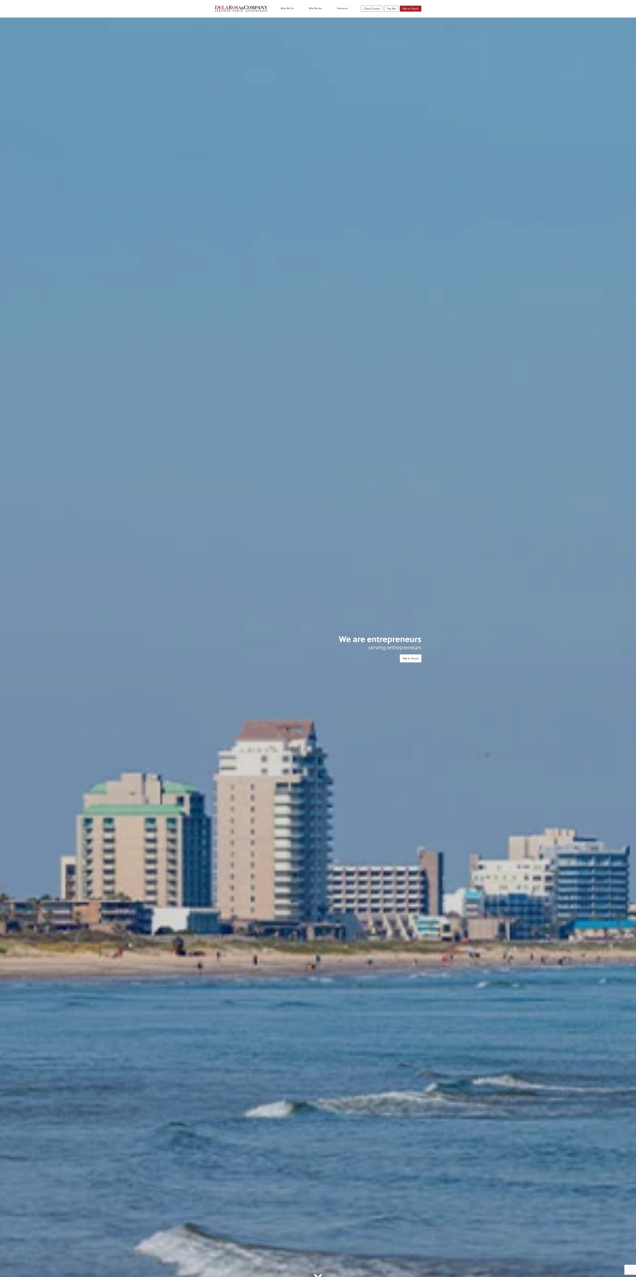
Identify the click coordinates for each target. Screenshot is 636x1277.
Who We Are (315, 8)
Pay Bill (391, 8)
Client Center (372, 8)
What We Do (287, 8)
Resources (342, 8)
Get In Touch (411, 8)
